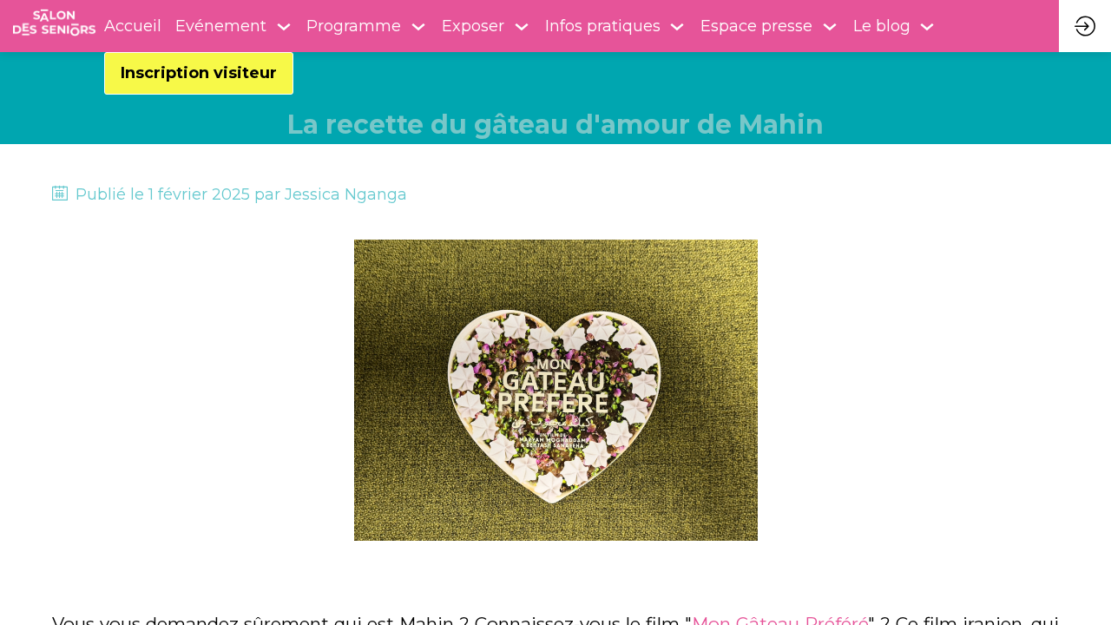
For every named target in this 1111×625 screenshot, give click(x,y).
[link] (234, 26)
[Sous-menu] (283, 26)
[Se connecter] (1085, 26)
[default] (132, 26)
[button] (198, 73)
